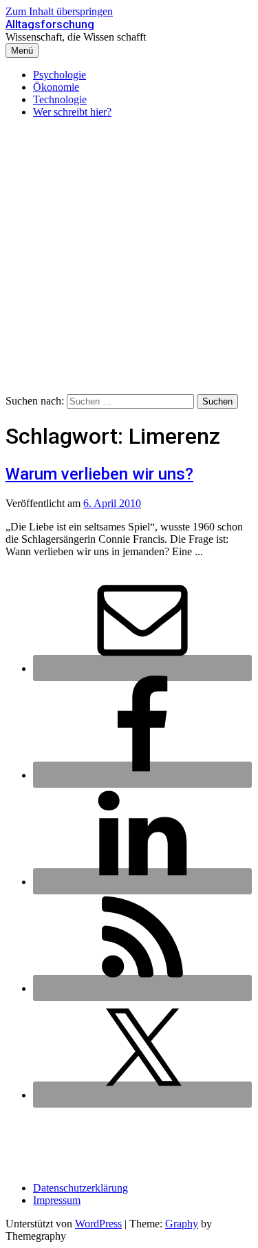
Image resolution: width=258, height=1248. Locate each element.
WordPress (98, 1223)
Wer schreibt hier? (72, 112)
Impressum (56, 1200)
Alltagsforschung (50, 24)
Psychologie (59, 74)
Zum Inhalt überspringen (59, 11)
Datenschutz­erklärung (80, 1188)
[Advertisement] (129, 258)
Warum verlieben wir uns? (99, 474)
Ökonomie (56, 87)
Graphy (181, 1223)
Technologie (60, 99)
